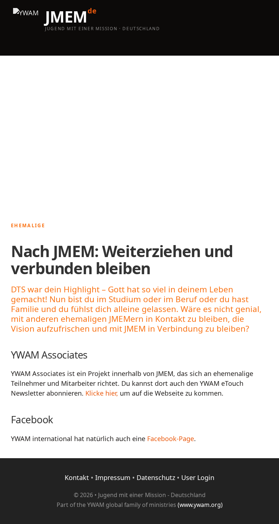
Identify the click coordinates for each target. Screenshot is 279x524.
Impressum (112, 477)
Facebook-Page (170, 438)
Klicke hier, (101, 393)
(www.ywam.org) (200, 505)
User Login (197, 477)
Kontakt (77, 477)
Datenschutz (156, 477)
